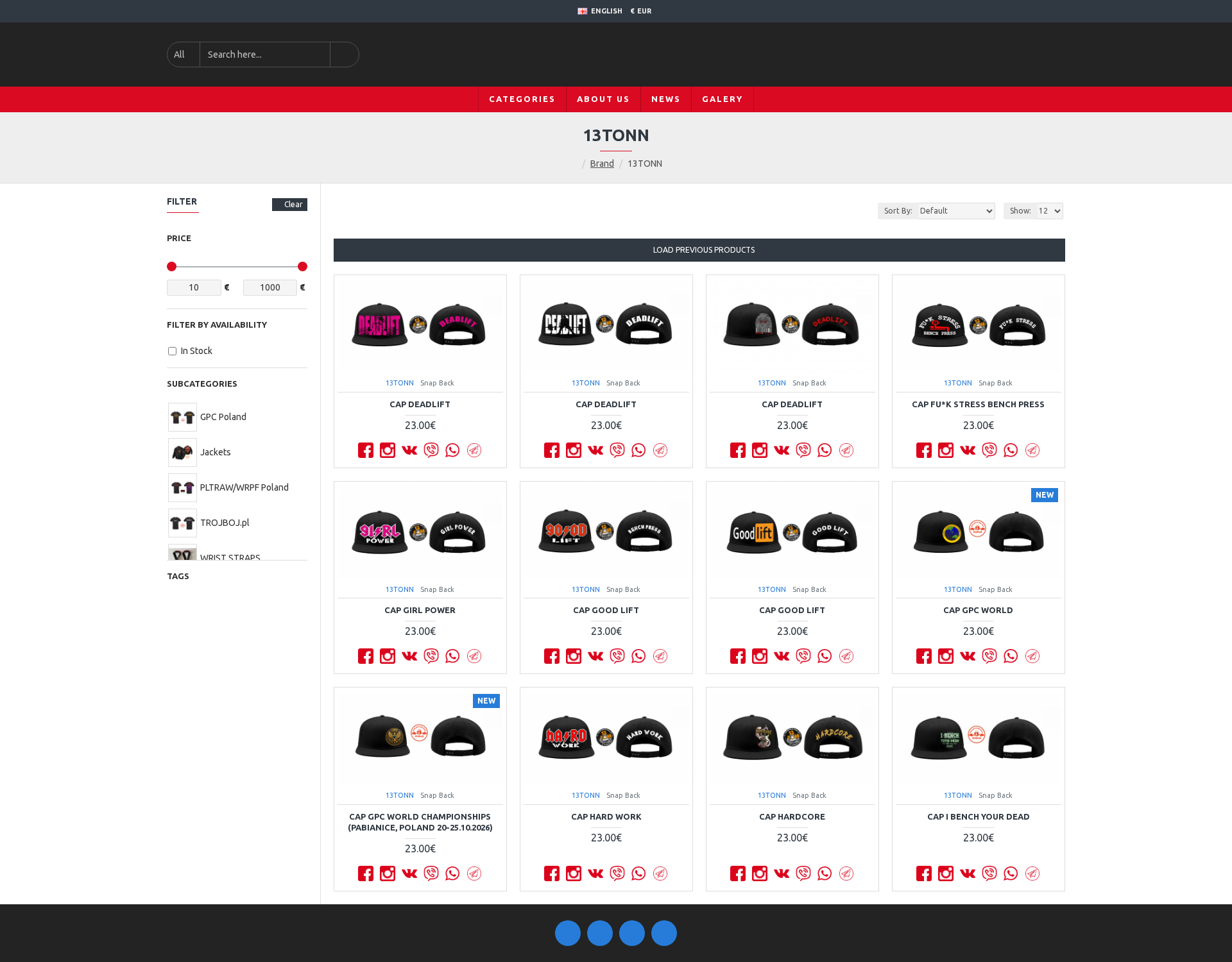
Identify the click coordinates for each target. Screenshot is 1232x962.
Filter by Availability (217, 324)
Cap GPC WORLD (978, 609)
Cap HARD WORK (606, 816)
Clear (293, 204)
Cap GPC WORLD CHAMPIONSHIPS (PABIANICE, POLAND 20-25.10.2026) (420, 822)
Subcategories (202, 383)
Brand (602, 163)
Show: (1020, 211)
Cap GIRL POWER (420, 609)
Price (179, 237)
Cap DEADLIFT (419, 404)
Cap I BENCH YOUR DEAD (978, 816)
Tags (178, 575)
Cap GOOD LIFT (606, 609)
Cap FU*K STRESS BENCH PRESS (978, 404)
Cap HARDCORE (792, 816)
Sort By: (898, 211)
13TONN (400, 383)
